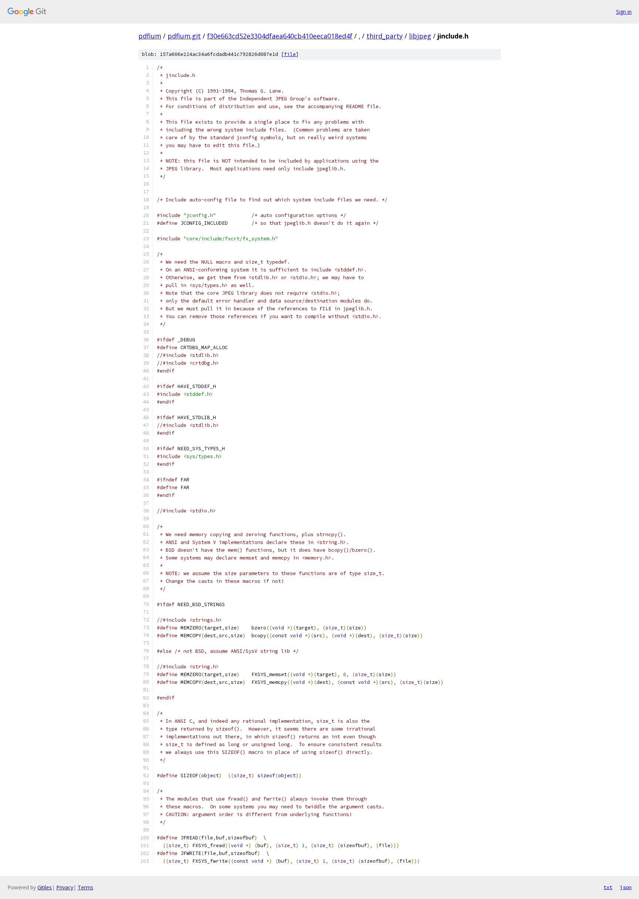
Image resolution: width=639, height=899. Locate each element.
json (626, 887)
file (290, 54)
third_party (384, 35)
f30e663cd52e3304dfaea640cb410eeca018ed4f (279, 35)
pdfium (149, 35)
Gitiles (44, 887)
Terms (85, 887)
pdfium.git (184, 35)
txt (608, 887)
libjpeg (420, 35)
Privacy (64, 887)
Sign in (624, 11)
